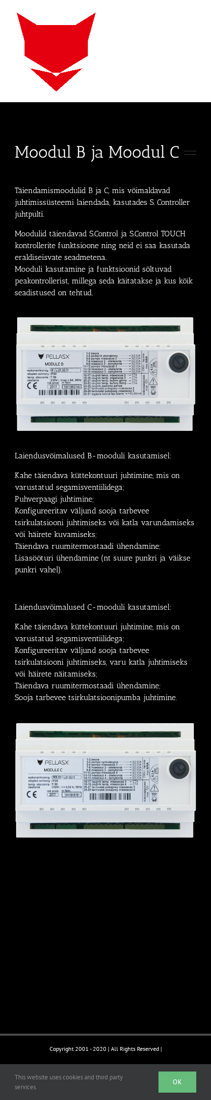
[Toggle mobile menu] (192, 15)
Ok (177, 1081)
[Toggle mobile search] (175, 15)
